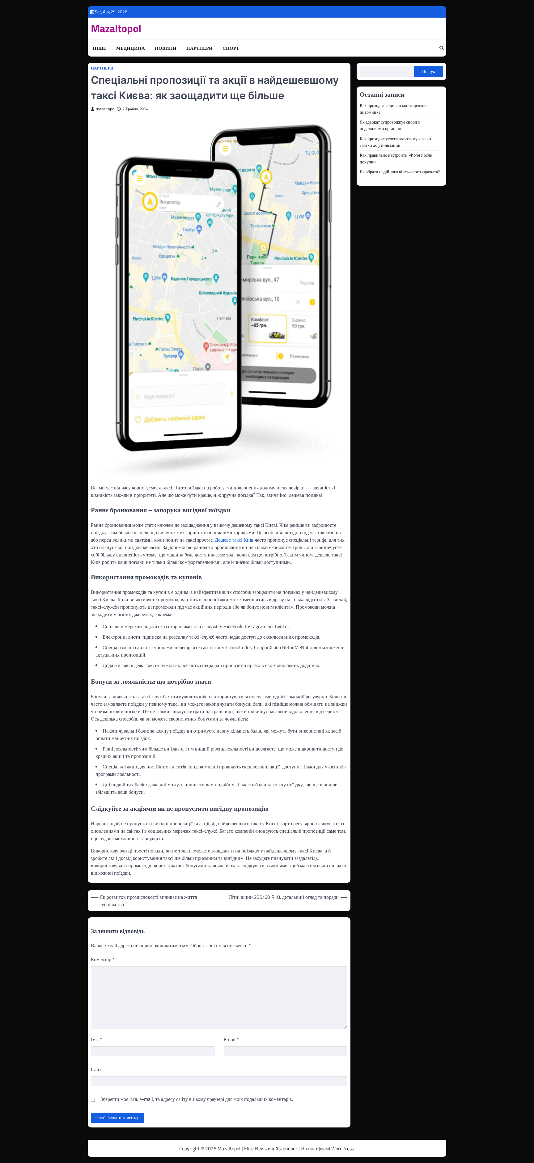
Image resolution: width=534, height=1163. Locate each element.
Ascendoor (286, 1148)
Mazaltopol (116, 28)
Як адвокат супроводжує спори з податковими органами (390, 125)
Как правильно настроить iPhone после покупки (396, 158)
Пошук (428, 71)
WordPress (342, 1148)
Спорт (230, 48)
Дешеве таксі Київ (234, 539)
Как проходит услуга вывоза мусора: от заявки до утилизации (395, 142)
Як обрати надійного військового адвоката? (400, 171)
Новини (165, 48)
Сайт (96, 1069)
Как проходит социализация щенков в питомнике (395, 109)
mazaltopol (105, 109)
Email (231, 1039)
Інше (99, 48)
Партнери (199, 48)
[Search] (441, 48)
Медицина (130, 48)
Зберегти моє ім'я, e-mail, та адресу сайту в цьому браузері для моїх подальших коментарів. (196, 1099)
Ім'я (96, 1039)
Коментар (103, 959)
